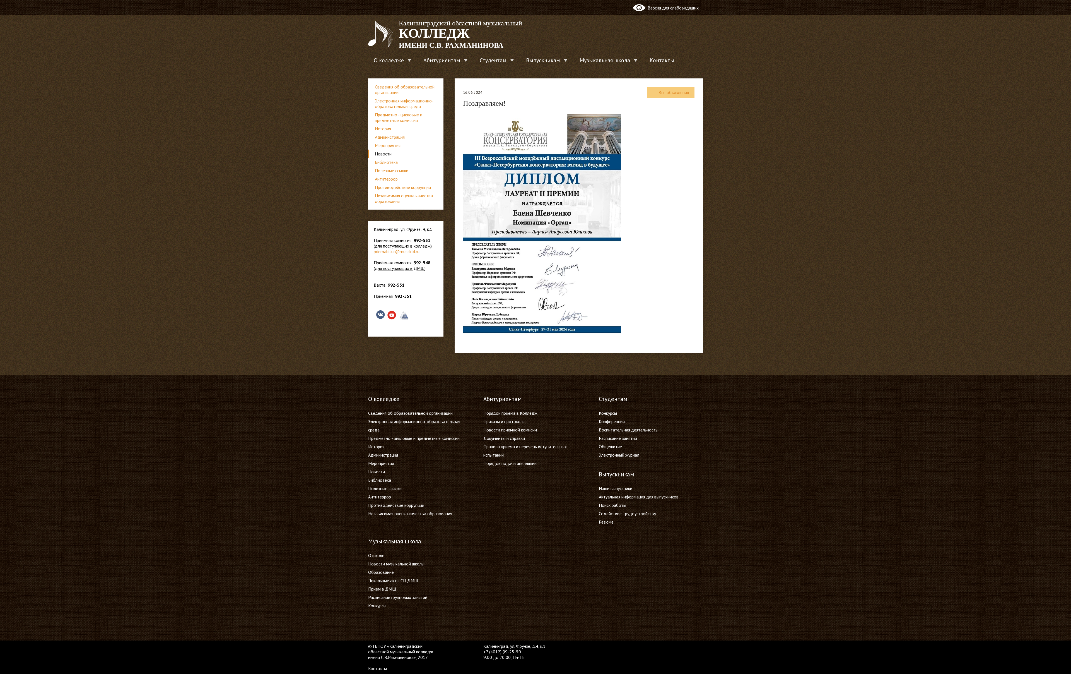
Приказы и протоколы (504, 421)
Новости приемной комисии (510, 430)
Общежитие (610, 446)
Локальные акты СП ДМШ (393, 580)
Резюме (606, 522)
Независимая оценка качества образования (404, 198)
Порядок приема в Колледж (510, 413)
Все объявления (673, 92)
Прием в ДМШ (382, 589)
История (383, 128)
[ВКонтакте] (603, 646)
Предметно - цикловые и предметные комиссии (398, 117)
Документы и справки (504, 438)
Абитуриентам (441, 60)
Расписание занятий (618, 438)
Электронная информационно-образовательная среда (404, 103)
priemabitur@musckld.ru (396, 251)
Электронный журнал (619, 455)
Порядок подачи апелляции (510, 463)
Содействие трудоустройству (627, 513)
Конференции (612, 421)
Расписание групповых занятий (397, 597)
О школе (376, 555)
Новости (383, 154)
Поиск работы (612, 505)
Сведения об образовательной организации (405, 89)
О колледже (389, 60)
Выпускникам (543, 60)
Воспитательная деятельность (628, 430)
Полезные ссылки (391, 170)
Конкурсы (608, 413)
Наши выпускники (615, 488)
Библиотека (386, 162)
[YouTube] (614, 646)
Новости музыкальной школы (396, 564)
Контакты (662, 60)
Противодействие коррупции (403, 187)
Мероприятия (388, 145)
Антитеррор (386, 179)
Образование (381, 572)
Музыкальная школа (605, 60)
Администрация (390, 137)
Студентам (493, 60)
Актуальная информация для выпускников (639, 497)
